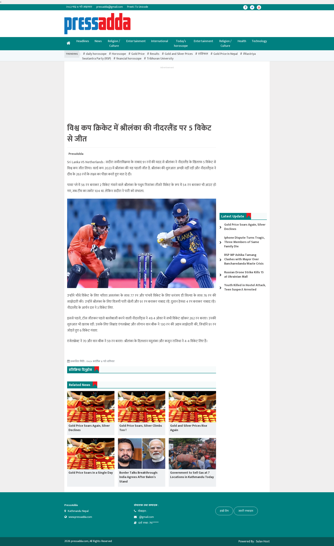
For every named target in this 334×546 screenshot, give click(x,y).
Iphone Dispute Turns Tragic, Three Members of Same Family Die (244, 242)
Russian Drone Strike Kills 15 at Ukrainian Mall (244, 274)
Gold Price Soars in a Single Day (91, 472)
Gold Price (138, 54)
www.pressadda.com (80, 517)
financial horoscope (128, 58)
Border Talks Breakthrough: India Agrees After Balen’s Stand (138, 477)
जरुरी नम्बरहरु (245, 511)
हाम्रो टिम (224, 511)
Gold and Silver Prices (179, 54)
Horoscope (119, 54)
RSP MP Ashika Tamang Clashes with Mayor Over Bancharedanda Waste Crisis (244, 259)
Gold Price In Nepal (225, 54)
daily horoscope (96, 54)
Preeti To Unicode (137, 7)
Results (154, 54)
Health (242, 41)
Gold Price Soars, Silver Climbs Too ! (140, 428)
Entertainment (136, 41)
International (159, 41)
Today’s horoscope (181, 44)
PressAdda (76, 154)
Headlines (82, 41)
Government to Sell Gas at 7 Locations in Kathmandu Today (192, 475)
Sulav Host (263, 541)
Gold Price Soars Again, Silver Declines (89, 428)
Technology (259, 41)
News (98, 41)
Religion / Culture (114, 44)
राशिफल (203, 54)
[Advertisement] (155, 21)
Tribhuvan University (160, 58)
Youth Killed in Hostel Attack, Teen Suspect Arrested (245, 287)
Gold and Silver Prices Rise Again (188, 428)
